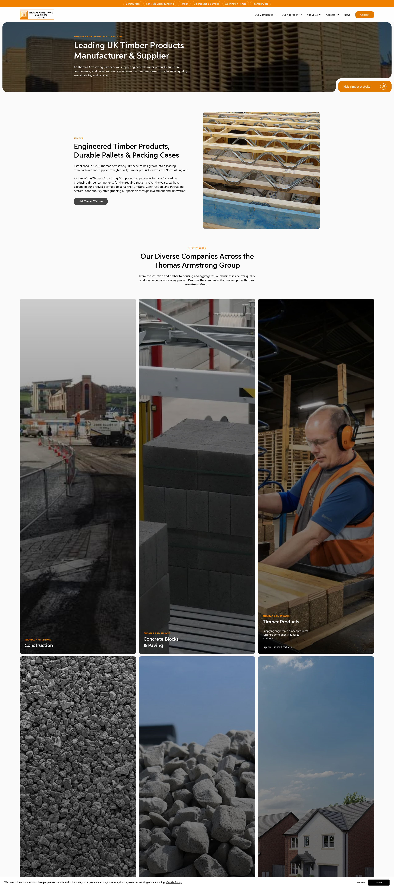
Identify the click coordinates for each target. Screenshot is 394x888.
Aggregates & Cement (206, 3)
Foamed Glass (260, 3)
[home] (37, 15)
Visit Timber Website (91, 201)
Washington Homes (235, 3)
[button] (265, 15)
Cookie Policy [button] (174, 882)
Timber (184, 3)
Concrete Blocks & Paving (160, 3)
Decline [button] (361, 882)
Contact (364, 14)
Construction (133, 3)
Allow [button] (379, 882)
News (347, 14)
